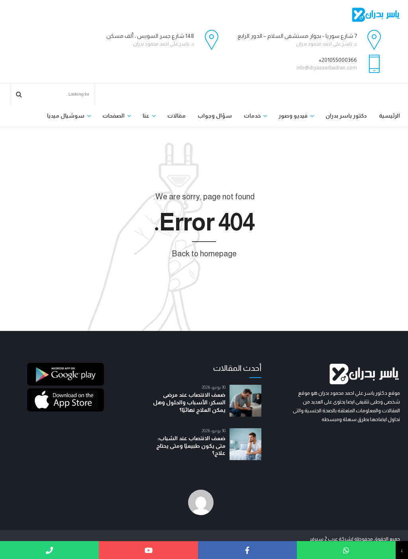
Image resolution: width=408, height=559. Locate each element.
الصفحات (113, 115)
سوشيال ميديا (65, 115)
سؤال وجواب (215, 115)
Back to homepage (204, 253)
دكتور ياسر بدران (346, 115)
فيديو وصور (293, 115)
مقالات (176, 115)
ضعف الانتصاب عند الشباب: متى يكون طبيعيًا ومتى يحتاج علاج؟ (191, 446)
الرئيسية (389, 115)
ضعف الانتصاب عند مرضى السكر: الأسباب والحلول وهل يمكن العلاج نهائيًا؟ (189, 402)
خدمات (252, 115)
